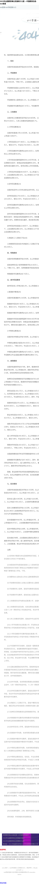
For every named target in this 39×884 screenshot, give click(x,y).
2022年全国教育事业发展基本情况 (13, 838)
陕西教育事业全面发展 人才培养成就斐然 (16, 835)
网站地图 (3, 883)
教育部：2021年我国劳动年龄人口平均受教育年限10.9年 (20, 844)
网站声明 (29, 868)
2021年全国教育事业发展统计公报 (13, 841)
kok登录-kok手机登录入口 (8, 7)
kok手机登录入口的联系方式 (17, 868)
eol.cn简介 (5, 868)
